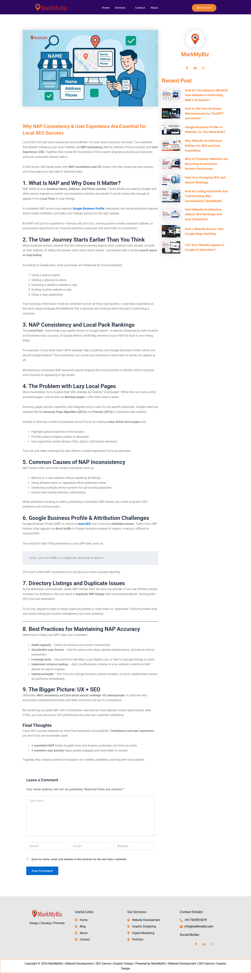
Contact (140, 7)
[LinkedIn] (195, 68)
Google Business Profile (88, 208)
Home (106, 7)
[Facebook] (187, 68)
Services (120, 7)
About (154, 7)
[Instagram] (203, 68)
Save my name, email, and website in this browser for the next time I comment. (79, 859)
